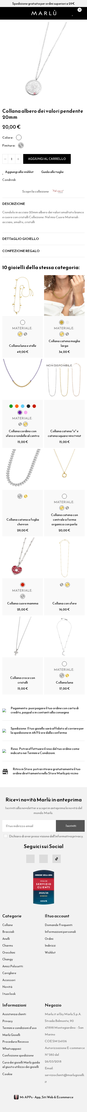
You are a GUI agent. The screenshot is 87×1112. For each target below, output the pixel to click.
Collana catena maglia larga (64, 343)
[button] (7, 63)
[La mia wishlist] (73, 13)
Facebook (20, 179)
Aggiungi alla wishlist (19, 172)
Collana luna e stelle (22, 345)
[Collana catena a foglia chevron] (22, 469)
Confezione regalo (21, 251)
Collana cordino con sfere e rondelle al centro (22, 433)
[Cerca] (10, 13)
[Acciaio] (21, 145)
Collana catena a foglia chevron (22, 522)
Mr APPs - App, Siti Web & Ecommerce (46, 1097)
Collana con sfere (64, 603)
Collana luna (64, 682)
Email (25, 179)
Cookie (7, 1074)
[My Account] (83, 13)
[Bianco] (19, 137)
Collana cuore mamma (22, 603)
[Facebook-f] (30, 859)
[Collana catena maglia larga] (64, 295)
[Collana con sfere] (64, 557)
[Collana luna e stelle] (22, 295)
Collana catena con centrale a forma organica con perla (64, 519)
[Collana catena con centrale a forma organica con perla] (64, 469)
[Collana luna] (64, 637)
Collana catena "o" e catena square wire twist (64, 433)
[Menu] (4, 13)
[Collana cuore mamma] (22, 557)
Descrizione (13, 203)
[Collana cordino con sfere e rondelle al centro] (22, 379)
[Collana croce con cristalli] (22, 637)
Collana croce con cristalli (22, 680)
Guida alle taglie (52, 172)
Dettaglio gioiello (20, 238)
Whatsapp (31, 179)
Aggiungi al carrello (47, 159)
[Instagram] (43, 859)
